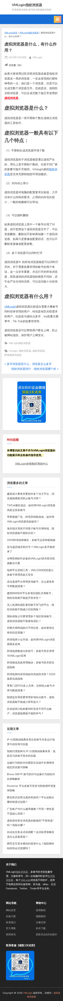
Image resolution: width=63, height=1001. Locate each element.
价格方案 (11, 916)
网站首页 (11, 910)
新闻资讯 (11, 934)
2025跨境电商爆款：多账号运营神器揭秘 (31, 540)
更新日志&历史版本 (46, 934)
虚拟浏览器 (38, 350)
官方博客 (11, 928)
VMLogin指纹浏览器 (27, 5)
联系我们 (11, 922)
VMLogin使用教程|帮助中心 (31, 463)
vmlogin (13, 350)
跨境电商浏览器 (13, 355)
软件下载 (41, 928)
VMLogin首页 (10, 32)
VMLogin (37, 57)
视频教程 (41, 916)
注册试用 (41, 922)
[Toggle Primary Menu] (57, 19)
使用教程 (41, 910)
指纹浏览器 (25, 350)
